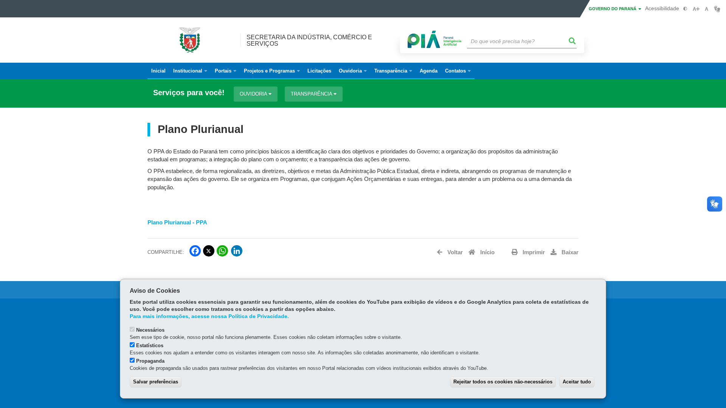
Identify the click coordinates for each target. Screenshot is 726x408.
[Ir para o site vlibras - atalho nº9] (717, 9)
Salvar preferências (155, 382)
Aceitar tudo (577, 382)
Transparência (312, 94)
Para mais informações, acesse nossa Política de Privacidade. (209, 316)
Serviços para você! (189, 93)
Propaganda (150, 361)
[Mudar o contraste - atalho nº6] (685, 9)
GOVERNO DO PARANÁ (613, 8)
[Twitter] (208, 251)
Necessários (150, 330)
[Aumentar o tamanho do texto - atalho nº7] (696, 9)
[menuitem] (190, 71)
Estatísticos (149, 345)
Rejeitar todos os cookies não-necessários (502, 382)
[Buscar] (572, 41)
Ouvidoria (254, 94)
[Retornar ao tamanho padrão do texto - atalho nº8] (706, 9)
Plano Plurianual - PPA (177, 222)
